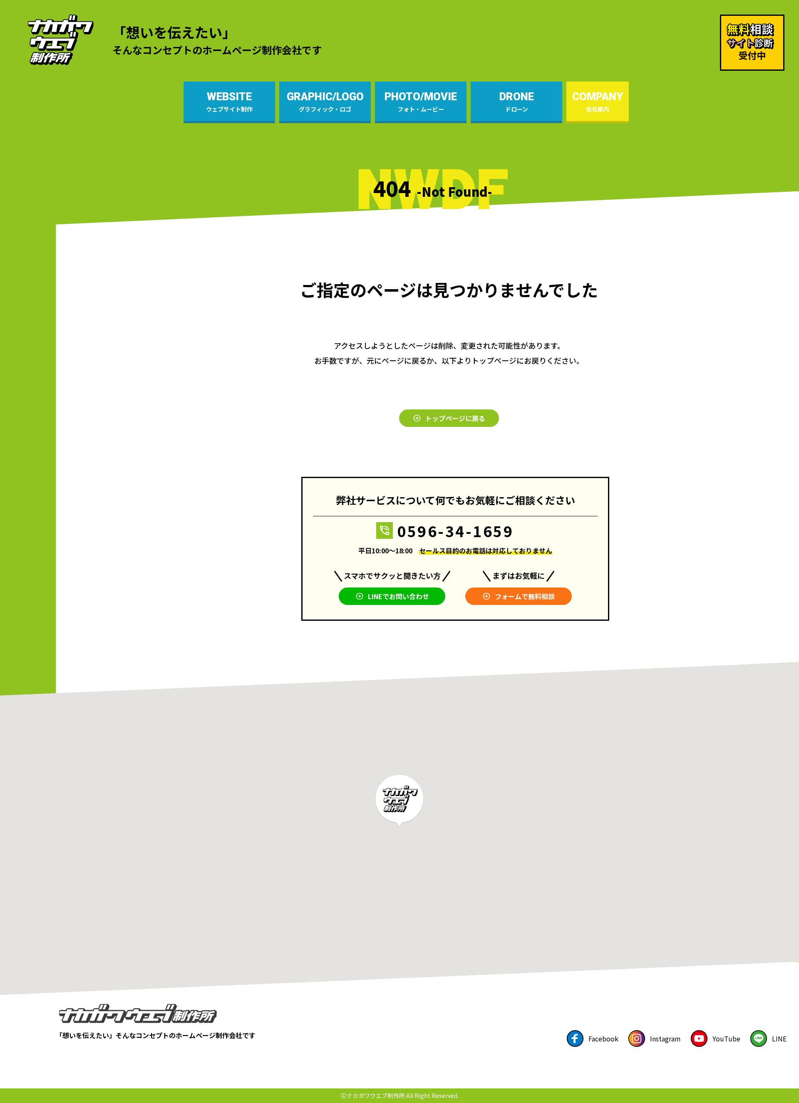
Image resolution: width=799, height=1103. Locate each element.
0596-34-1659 (455, 530)
